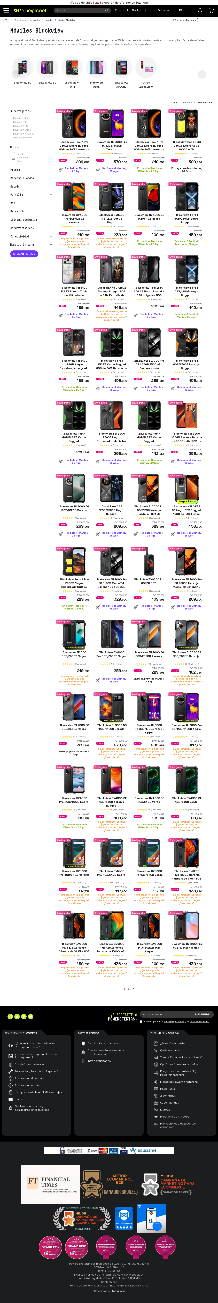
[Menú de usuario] (200, 10)
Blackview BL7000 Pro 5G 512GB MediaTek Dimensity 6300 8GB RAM (111, 585)
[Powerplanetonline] (30, 10)
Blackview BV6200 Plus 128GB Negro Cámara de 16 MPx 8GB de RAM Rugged (74, 949)
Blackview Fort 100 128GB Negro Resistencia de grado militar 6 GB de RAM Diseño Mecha (74, 368)
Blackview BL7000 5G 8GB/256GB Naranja (149, 654)
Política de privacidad (174, 1021)
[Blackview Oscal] (96, 67)
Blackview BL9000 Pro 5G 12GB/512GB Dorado (111, 145)
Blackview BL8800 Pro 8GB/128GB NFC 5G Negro (149, 728)
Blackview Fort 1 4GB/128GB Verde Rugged (74, 437)
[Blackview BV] (22, 67)
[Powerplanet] (6, 20)
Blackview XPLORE (121, 84)
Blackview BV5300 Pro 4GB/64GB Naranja (74, 874)
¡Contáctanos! (160, 10)
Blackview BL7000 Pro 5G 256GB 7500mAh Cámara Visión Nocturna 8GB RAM (149, 366)
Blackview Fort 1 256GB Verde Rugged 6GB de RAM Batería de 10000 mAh (111, 366)
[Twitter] (17, 1017)
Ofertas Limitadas (128, 10)
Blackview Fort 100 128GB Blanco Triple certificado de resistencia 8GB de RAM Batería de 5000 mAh (74, 297)
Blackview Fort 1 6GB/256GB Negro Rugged (186, 218)
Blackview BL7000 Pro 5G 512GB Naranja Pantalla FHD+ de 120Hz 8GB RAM (149, 512)
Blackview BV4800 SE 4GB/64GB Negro (149, 216)
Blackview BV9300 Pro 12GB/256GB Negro (111, 218)
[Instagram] (10, 1017)
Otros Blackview (146, 84)
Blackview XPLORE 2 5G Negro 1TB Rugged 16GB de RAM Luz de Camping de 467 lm (186, 512)
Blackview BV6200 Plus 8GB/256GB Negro (149, 947)
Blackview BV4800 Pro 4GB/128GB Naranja (74, 218)
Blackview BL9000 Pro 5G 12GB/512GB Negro (186, 727)
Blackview (22, 157)
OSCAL (20, 153)
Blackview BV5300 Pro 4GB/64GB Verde (149, 872)
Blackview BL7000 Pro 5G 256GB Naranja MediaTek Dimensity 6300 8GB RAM (186, 585)
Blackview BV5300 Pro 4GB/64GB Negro (111, 872)
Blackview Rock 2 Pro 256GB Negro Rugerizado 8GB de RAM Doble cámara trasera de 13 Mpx (74, 587)
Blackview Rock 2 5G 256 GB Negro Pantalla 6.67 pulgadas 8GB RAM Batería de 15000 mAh (149, 295)
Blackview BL (47, 82)
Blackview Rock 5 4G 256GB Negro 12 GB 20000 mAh (186, 145)
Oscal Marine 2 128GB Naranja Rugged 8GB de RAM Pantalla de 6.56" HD (112, 293)
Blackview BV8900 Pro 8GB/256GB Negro (111, 654)
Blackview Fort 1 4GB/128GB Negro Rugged (187, 291)
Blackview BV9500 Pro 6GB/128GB (149, 581)
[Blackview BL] (47, 67)
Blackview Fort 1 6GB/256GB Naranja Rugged (186, 364)
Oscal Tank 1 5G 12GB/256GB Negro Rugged (111, 510)
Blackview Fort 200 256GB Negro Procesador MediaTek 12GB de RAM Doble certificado (111, 441)
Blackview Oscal (96, 84)
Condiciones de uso (199, 1021)
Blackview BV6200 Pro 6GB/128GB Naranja (186, 945)
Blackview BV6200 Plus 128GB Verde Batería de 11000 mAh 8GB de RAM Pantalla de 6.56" (111, 951)
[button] (16, 74)
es (181, 10)
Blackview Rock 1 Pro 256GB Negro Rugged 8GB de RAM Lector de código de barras (74, 147)
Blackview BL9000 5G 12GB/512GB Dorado (74, 508)
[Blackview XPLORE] (121, 67)
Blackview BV (22, 82)
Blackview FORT (72, 84)
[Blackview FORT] (72, 67)
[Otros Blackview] (146, 67)
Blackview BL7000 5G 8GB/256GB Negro (74, 727)
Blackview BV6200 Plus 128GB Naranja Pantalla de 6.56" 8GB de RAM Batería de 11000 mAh (186, 878)
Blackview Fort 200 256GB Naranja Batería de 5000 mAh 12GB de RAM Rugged (186, 439)
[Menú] (6, 10)
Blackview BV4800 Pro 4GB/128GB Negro (74, 800)
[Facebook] (24, 1017)
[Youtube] (30, 1017)
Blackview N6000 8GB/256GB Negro (74, 654)
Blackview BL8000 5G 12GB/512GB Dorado (112, 727)
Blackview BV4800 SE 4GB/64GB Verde (149, 800)
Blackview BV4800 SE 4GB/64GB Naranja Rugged (112, 801)
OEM (19, 161)
